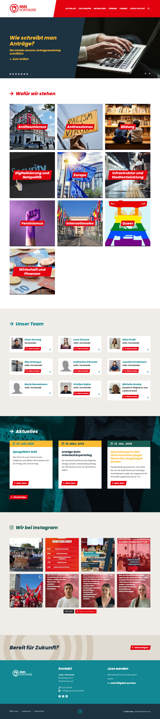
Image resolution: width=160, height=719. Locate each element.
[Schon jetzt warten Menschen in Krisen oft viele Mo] (134, 591)
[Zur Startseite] (23, 8)
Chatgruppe (84, 8)
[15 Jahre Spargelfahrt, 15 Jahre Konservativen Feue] (26, 555)
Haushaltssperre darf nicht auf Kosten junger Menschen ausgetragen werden (127, 457)
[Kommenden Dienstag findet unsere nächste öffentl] (98, 555)
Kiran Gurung (33, 339)
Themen (123, 8)
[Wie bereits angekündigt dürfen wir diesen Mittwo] (134, 555)
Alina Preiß (129, 339)
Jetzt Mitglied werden (123, 683)
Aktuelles (70, 8)
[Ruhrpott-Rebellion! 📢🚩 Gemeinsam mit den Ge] (26, 591)
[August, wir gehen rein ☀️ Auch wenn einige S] (62, 555)
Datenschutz (39, 711)
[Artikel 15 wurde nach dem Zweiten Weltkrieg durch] (98, 591)
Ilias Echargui (33, 362)
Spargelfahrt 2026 (25, 452)
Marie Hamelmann (36, 384)
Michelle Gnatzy (132, 384)
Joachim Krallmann (134, 362)
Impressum (26, 711)
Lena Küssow (81, 339)
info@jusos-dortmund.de (73, 690)
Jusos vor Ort (137, 8)
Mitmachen (100, 8)
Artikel (17, 56)
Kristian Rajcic (82, 384)
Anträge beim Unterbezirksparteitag (77, 453)
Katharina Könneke (85, 362)
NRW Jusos (14, 711)
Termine (112, 8)
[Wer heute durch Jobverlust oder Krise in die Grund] (62, 591)
